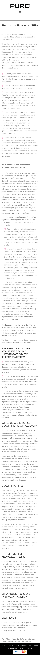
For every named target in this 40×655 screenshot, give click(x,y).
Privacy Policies (26, 648)
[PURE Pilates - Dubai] (20, 6)
